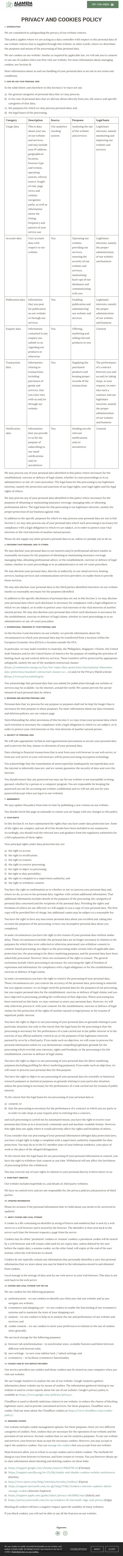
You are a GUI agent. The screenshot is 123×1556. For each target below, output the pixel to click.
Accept (111, 1549)
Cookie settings (78, 1549)
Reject (97, 1549)
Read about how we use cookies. (25, 1552)
